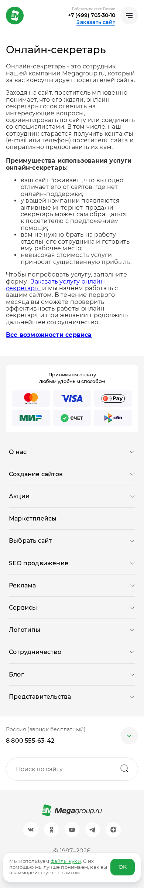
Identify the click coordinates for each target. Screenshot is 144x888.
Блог (16, 674)
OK (123, 867)
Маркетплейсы (32, 518)
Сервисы (23, 607)
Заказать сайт (95, 22)
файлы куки (66, 861)
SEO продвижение (38, 563)
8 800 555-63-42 (30, 740)
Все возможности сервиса (49, 334)
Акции (19, 496)
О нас (18, 451)
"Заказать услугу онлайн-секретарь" (56, 285)
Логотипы (25, 629)
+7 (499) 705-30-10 (91, 15)
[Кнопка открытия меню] (129, 15)
